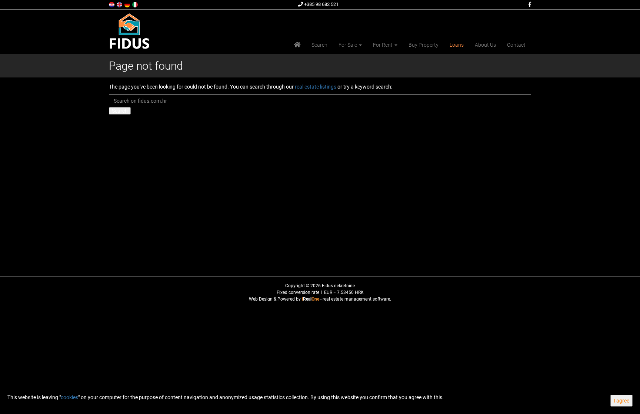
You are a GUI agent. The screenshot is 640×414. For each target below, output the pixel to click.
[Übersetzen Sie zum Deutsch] (127, 4)
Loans (457, 45)
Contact (516, 45)
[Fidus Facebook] (529, 4)
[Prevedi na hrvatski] (112, 4)
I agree (621, 401)
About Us (485, 45)
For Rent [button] (383, 45)
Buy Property (424, 45)
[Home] (297, 45)
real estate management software (356, 299)
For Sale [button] (348, 45)
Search (319, 45)
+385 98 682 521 (321, 4)
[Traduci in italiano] (135, 4)
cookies (69, 397)
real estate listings (315, 87)
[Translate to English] (120, 4)
